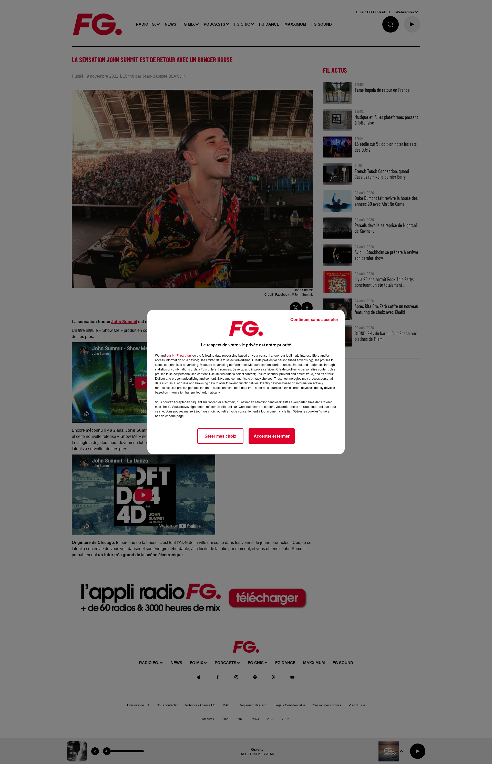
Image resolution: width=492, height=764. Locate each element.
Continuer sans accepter (314, 319)
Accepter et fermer (272, 436)
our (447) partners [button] (179, 355)
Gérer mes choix (220, 436)
